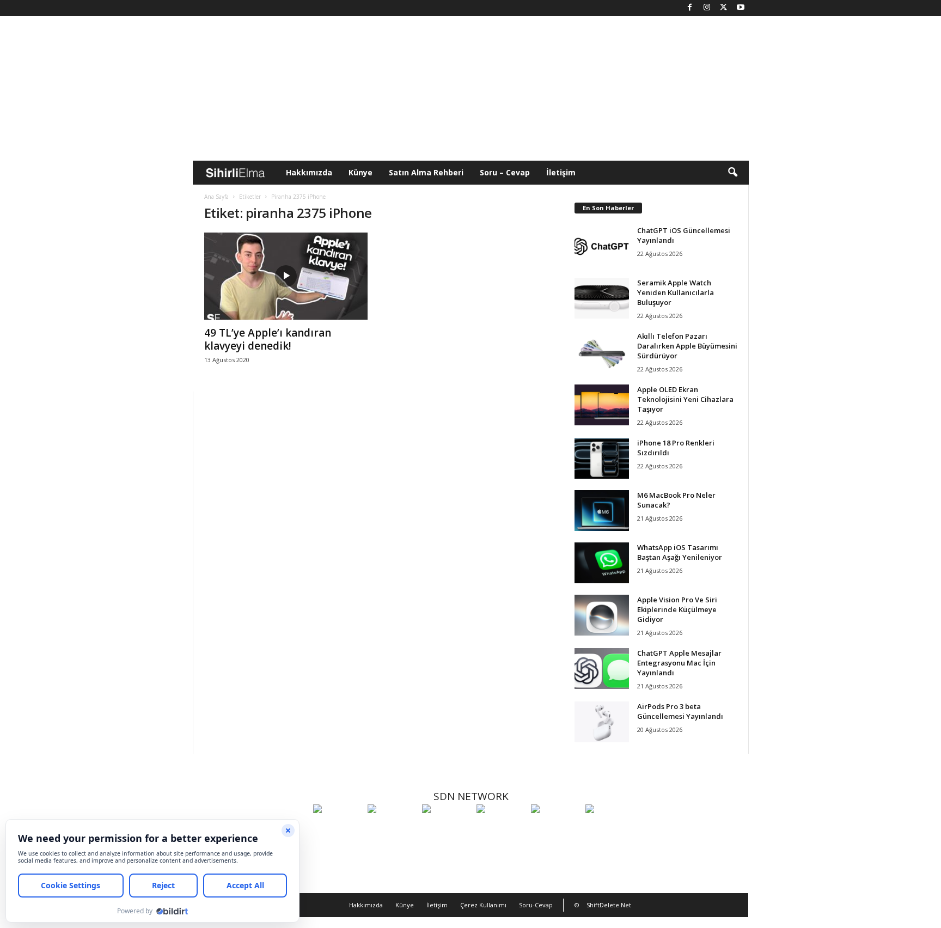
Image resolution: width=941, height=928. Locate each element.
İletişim (561, 172)
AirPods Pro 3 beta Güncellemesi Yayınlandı (680, 711)
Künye (360, 172)
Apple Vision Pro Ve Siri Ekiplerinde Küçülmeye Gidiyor (677, 609)
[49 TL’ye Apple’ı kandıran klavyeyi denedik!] (286, 276)
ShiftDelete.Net (608, 905)
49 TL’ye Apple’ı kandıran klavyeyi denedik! (267, 339)
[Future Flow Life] (609, 828)
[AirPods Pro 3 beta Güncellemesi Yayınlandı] (602, 721)
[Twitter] (723, 8)
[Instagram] (706, 8)
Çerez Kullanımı (483, 905)
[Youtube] (740, 8)
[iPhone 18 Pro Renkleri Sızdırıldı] (602, 458)
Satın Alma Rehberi (426, 172)
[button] (732, 173)
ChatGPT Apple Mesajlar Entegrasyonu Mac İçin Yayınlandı (679, 662)
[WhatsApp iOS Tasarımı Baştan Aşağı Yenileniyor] (602, 562)
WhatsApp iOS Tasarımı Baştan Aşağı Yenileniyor (679, 552)
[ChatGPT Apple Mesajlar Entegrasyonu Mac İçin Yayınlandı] (602, 668)
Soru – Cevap (505, 172)
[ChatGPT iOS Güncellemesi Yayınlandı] (602, 245)
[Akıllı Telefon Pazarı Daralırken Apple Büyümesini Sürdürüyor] (602, 351)
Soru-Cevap (536, 905)
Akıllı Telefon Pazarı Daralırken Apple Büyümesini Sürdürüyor (687, 346)
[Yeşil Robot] (446, 828)
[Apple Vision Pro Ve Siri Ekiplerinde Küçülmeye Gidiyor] (602, 615)
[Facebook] (689, 8)
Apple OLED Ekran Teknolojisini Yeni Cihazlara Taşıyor (685, 399)
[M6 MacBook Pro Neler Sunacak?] (602, 510)
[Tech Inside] (501, 828)
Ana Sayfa (216, 196)
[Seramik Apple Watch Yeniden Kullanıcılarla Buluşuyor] (602, 298)
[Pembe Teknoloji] (555, 828)
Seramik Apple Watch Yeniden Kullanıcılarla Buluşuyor (675, 292)
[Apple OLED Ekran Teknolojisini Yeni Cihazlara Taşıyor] (602, 404)
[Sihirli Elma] (392, 828)
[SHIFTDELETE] (337, 828)
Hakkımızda (309, 172)
